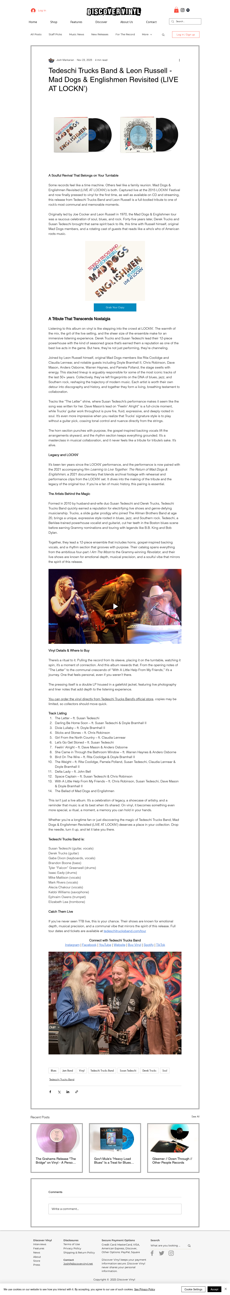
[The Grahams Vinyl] (56, 1138)
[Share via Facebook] (50, 1091)
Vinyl (81, 1070)
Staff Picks (55, 34)
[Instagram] (171, 1253)
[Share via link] (76, 1091)
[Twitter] (161, 1253)
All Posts (36, 34)
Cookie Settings (193, 1289)
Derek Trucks (149, 1070)
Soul (164, 1070)
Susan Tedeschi (128, 1070)
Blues (53, 1070)
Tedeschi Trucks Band (102, 1070)
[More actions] (179, 60)
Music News (76, 34)
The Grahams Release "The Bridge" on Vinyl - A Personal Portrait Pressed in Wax (56, 1160)
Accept (214, 1289)
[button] (81, 22)
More (145, 34)
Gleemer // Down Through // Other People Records (172, 1160)
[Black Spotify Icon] (187, 10)
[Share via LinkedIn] (68, 1091)
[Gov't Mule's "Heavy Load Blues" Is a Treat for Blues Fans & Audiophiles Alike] (115, 1138)
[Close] (226, 1289)
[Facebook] (152, 1253)
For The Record (125, 34)
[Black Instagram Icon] (182, 10)
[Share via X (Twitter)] (59, 1091)
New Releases (99, 34)
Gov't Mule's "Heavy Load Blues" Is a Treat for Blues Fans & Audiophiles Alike (112, 1160)
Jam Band (68, 1070)
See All (195, 1116)
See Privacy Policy (144, 1289)
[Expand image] (82, 134)
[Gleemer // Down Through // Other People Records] (173, 1138)
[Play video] (115, 606)
